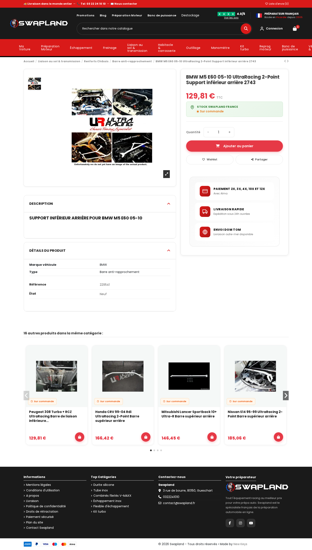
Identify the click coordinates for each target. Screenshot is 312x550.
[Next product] (288, 61)
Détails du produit (47, 250)
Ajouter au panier (238, 146)
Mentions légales (38, 485)
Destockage (190, 15)
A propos (32, 496)
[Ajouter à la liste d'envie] (82, 352)
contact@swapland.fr (179, 503)
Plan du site (34, 522)
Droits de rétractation (42, 512)
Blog (103, 15)
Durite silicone (103, 485)
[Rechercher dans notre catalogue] (246, 28)
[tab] (100, 203)
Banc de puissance (162, 15)
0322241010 (171, 497)
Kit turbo (99, 512)
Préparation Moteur (127, 15)
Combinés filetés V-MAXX (112, 496)
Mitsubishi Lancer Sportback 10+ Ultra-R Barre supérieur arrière (189, 414)
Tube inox (100, 490)
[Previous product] (285, 61)
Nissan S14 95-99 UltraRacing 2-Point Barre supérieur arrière (255, 414)
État (32, 294)
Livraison (32, 501)
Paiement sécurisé (40, 517)
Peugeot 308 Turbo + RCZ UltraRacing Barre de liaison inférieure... (53, 416)
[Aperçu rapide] (82, 362)
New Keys (240, 544)
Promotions (85, 15)
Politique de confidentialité (46, 506)
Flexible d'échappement (111, 506)
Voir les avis (231, 17)
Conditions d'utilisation (43, 490)
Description (41, 203)
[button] (151, 450)
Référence (37, 285)
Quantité (193, 132)
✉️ (124, 4)
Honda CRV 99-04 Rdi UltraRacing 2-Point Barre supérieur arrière (117, 416)
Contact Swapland (40, 528)
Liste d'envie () (278, 4)
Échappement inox (107, 501)
